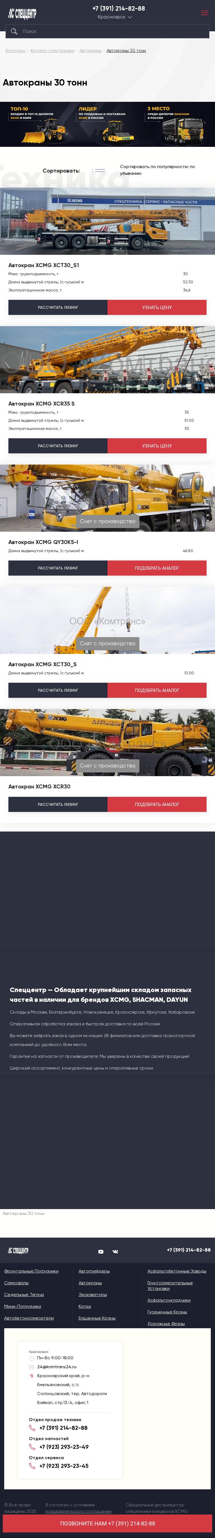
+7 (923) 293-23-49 (64, 1446)
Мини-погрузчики (22, 1306)
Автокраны (90, 1282)
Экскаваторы (93, 1294)
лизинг (58, 307)
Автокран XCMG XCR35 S (41, 403)
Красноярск (111, 17)
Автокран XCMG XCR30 (39, 786)
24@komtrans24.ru (56, 1366)
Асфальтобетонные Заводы (177, 1271)
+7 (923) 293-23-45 (63, 1465)
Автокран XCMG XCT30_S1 (43, 265)
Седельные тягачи (24, 1294)
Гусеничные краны (167, 1312)
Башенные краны (97, 1318)
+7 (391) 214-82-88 (118, 9)
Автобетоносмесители (29, 1318)
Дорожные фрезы (166, 1323)
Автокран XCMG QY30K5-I (43, 542)
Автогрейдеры (94, 1271)
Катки (85, 1306)
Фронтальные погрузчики (31, 1271)
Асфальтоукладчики (169, 1300)
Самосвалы (16, 1282)
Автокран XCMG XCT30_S (42, 664)
